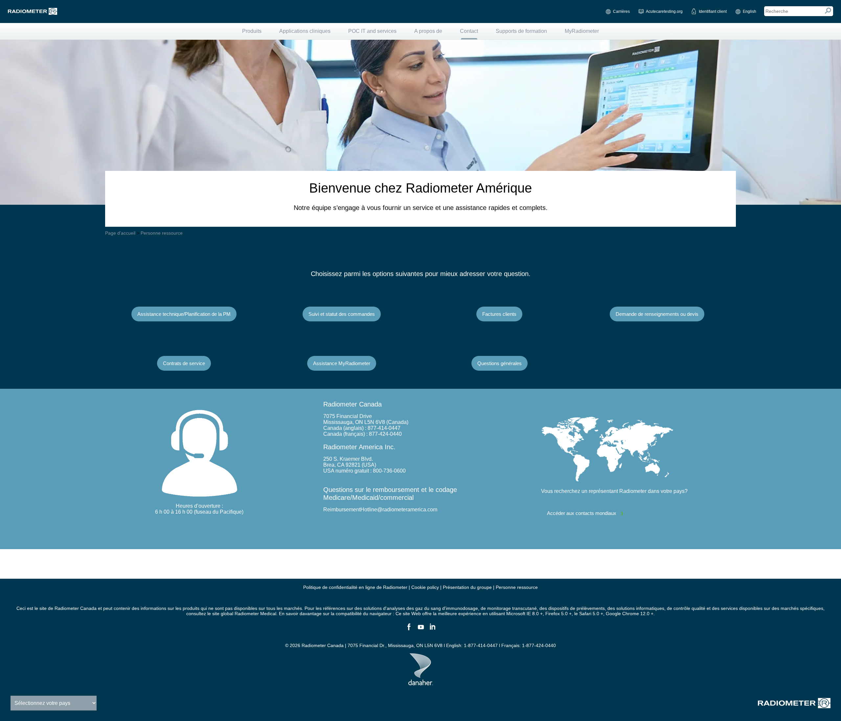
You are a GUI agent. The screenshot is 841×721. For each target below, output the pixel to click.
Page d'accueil (120, 233)
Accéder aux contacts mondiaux (581, 513)
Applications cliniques (304, 31)
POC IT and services (372, 31)
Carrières (621, 11)
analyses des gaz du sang (414, 608)
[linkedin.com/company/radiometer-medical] (432, 629)
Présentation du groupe (467, 587)
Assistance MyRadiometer (341, 363)
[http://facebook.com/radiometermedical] (409, 629)
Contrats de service (184, 363)
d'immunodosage (460, 608)
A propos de (428, 31)
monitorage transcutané (512, 608)
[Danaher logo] (420, 682)
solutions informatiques (640, 608)
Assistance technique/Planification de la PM (184, 314)
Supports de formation (521, 31)
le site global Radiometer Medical (241, 613)
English (749, 11)
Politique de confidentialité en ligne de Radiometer (355, 587)
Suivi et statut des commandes (341, 314)
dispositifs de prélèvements (576, 608)
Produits (251, 31)
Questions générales (499, 363)
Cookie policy (425, 587)
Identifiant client (713, 11)
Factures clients (499, 314)
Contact (469, 31)
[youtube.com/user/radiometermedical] (420, 629)
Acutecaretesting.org (664, 11)
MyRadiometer (582, 31)
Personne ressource (162, 233)
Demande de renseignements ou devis (657, 314)
